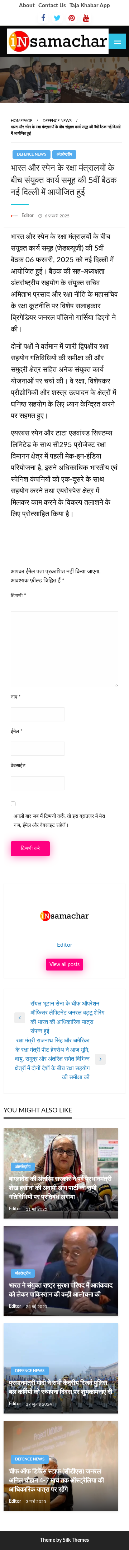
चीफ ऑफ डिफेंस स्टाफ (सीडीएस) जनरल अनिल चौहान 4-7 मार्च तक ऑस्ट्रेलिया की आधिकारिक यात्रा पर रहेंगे (56, 1480)
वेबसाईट (18, 765)
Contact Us (52, 5)
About (27, 5)
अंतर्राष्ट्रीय (64, 154)
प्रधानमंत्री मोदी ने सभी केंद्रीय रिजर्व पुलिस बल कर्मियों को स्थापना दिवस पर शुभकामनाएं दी (60, 1387)
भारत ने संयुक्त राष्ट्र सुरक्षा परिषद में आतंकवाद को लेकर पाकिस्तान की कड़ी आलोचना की (61, 1290)
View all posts (64, 964)
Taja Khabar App (90, 5)
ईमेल (17, 731)
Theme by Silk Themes (64, 1540)
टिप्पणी (18, 595)
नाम (16, 697)
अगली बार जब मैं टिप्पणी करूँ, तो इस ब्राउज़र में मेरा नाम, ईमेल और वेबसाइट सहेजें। (59, 821)
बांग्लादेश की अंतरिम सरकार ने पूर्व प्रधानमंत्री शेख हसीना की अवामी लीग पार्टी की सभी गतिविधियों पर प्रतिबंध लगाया (60, 1188)
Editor (28, 215)
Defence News (57, 121)
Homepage (21, 121)
